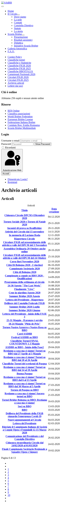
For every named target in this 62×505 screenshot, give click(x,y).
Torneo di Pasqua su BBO (24, 390)
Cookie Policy (15, 57)
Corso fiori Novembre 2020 (24, 261)
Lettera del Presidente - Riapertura (24, 299)
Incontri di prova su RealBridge (24, 228)
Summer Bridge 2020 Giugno (24, 310)
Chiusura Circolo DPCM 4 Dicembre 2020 (24, 217)
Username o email (10, 140)
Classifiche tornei (16, 59)
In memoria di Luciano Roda (24, 235)
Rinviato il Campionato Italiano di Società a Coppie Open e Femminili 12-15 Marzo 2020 (24, 430)
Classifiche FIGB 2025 (19, 68)
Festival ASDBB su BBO (24, 337)
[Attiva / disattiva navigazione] (2, 6)
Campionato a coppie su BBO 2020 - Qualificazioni (24, 277)
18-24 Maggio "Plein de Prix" (25, 323)
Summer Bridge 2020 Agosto (24, 296)
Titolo (24, 210)
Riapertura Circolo (24, 238)
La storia (18, 31)
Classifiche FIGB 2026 (19, 65)
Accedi (6, 173)
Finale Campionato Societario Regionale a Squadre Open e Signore (24, 450)
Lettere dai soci (15, 85)
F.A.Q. (11, 51)
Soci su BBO (24, 406)
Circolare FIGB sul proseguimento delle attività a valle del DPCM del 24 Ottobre (24, 256)
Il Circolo (12, 14)
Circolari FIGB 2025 (18, 80)
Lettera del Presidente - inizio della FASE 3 (24, 315)
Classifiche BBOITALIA (20, 71)
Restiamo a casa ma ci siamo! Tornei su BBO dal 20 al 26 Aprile (24, 358)
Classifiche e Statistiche (19, 62)
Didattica (18, 42)
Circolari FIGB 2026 (18, 77)
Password (6, 144)
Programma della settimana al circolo (24, 282)
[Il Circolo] (18, 14)
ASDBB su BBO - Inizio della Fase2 (24, 347)
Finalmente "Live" (24, 289)
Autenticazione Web (12, 170)
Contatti (18, 22)
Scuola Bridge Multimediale (22, 128)
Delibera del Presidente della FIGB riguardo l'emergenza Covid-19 (24, 415)
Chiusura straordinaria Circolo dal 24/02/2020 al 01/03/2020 (24, 444)
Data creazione (54, 210)
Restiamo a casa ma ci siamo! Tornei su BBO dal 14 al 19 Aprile (24, 368)
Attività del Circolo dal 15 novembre (24, 231)
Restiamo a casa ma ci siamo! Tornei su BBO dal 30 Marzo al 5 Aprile (24, 385)
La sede (18, 19)
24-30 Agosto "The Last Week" (24, 285)
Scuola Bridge (15, 34)
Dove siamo (20, 16)
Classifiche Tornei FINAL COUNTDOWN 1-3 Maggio (24, 342)
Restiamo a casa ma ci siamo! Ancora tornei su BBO (24, 395)
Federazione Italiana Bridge (21, 122)
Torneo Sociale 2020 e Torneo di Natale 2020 (24, 223)
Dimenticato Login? (18, 179)
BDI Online (14, 110)
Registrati (12, 182)
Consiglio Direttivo (23, 25)
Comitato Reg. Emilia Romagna (24, 125)
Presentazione (21, 37)
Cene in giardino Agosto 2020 (24, 292)
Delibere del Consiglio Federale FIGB (24, 303)
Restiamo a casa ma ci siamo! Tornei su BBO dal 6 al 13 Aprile (24, 378)
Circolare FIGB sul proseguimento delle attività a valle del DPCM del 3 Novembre (24, 243)
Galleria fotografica (17, 48)
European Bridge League (20, 119)
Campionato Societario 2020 (24, 268)
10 (9, 495)
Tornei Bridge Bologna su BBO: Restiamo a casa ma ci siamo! (24, 401)
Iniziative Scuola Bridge (26, 45)
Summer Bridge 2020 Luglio (24, 306)
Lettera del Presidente (24, 423)
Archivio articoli (16, 83)
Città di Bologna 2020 (24, 272)
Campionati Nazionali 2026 (21, 74)
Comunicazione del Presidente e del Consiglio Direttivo (25, 437)
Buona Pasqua (24, 373)
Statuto (17, 28)
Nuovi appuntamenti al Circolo (24, 419)
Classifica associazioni (19, 113)
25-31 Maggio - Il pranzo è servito (25, 320)
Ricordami (10, 147)
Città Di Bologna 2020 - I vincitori (24, 265)
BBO (24, 409)
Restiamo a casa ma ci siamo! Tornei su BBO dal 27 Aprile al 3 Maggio (24, 352)
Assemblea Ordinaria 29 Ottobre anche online (24, 250)
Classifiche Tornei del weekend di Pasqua (24, 363)
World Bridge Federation (20, 116)
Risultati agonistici (23, 40)
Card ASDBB (24, 333)
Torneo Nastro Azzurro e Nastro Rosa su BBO (25, 329)
